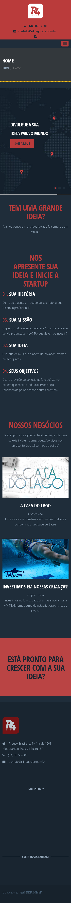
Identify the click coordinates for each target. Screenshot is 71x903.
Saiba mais (22, 143)
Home (6, 68)
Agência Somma (32, 892)
